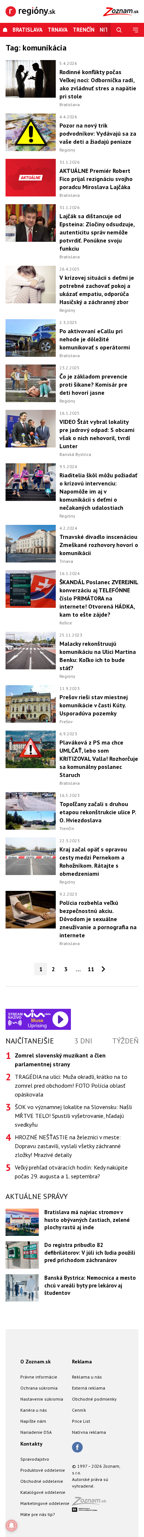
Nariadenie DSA (36, 1432)
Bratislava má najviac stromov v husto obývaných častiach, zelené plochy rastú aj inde (87, 1220)
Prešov (66, 721)
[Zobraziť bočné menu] (135, 30)
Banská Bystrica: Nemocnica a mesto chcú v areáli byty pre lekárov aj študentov (90, 1285)
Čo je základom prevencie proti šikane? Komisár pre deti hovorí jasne (93, 384)
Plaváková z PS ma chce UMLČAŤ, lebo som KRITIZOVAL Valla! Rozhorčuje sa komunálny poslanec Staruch (98, 758)
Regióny (67, 150)
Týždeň (125, 1041)
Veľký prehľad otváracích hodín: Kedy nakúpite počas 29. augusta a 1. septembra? (71, 1172)
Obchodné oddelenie (41, 1481)
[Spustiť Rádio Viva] (37, 1013)
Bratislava (27, 29)
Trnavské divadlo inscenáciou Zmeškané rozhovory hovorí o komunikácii (98, 545)
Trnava (58, 29)
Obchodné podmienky (94, 1399)
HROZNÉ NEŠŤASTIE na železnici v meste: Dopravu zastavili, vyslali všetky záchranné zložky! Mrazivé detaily (68, 1145)
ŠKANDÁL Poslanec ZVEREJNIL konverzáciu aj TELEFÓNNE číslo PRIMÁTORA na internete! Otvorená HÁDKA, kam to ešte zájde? (98, 598)
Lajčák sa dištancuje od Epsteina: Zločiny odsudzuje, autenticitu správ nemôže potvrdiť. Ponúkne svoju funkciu (96, 232)
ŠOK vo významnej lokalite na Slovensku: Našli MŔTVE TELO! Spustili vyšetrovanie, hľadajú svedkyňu (73, 1115)
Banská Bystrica (75, 454)
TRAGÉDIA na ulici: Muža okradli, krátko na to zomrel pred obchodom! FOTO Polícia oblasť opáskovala (71, 1085)
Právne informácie (38, 1377)
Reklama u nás (87, 1377)
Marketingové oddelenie (44, 1503)
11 (91, 969)
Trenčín (84, 29)
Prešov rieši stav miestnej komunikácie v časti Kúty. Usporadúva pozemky (93, 705)
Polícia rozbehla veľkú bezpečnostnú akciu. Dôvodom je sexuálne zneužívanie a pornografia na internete (98, 919)
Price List (81, 1421)
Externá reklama (88, 1388)
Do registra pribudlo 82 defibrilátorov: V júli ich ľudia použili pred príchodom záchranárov (89, 1252)
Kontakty (31, 1443)
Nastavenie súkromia (41, 1399)
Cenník (79, 1410)
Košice (65, 622)
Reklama (82, 1361)
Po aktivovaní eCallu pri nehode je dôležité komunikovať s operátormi (94, 339)
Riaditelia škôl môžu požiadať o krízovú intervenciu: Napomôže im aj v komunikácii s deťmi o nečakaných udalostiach (98, 491)
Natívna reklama (89, 1432)
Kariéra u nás (33, 1410)
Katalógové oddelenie (42, 1492)
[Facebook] (77, 1448)
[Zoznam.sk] (91, 1503)
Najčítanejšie (30, 1041)
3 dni (83, 1041)
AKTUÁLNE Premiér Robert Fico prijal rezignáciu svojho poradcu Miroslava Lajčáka (96, 179)
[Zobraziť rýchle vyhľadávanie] (119, 30)
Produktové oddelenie (42, 1470)
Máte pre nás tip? (37, 1514)
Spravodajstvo (34, 1459)
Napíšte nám (33, 1421)
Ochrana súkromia (39, 1388)
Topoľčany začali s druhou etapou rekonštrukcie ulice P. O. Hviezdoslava (97, 812)
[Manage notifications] (11, 1525)
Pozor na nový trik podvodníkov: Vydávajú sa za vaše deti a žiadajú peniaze (97, 133)
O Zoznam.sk (35, 1361)
